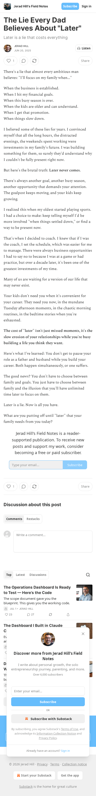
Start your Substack (36, 775)
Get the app (70, 775)
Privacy (42, 764)
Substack (26, 786)
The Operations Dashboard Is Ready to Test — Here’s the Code (37, 590)
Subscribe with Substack (51, 718)
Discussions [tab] (37, 575)
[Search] (87, 574)
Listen (86, 48)
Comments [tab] (14, 519)
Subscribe (70, 6)
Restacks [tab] (33, 519)
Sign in (87, 6)
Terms (54, 764)
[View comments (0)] (23, 60)
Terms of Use (69, 729)
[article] (48, 601)
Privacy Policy (48, 738)
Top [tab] (8, 575)
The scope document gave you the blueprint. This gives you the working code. (37, 600)
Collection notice (74, 764)
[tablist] (23, 518)
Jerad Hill (21, 46)
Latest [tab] (20, 575)
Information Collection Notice (56, 733)
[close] (83, 633)
